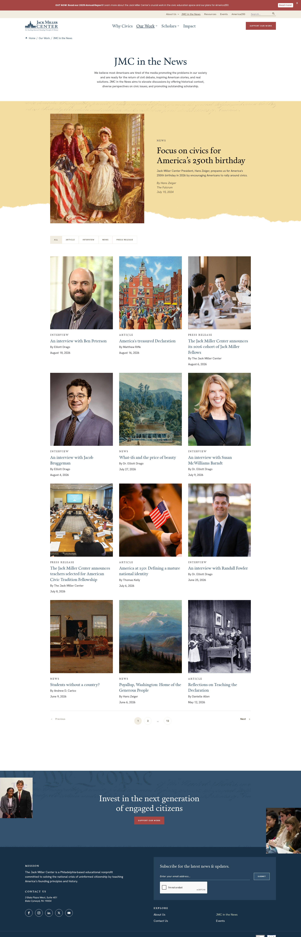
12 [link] (167, 720)
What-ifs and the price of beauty (147, 457)
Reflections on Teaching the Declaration (212, 687)
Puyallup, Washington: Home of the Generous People (150, 687)
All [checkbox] (56, 239)
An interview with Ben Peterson (78, 341)
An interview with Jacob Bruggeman (71, 460)
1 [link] (138, 720)
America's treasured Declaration (147, 341)
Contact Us (161, 921)
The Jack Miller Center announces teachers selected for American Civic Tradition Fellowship (80, 573)
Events (220, 921)
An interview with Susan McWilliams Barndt (210, 460)
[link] (245, 719)
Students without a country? (75, 684)
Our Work (44, 38)
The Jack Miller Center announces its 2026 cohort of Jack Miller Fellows (218, 346)
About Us (159, 914)
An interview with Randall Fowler (218, 568)
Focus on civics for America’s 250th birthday (201, 155)
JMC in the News (227, 914)
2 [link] (148, 720)
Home (32, 38)
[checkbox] (70, 240)
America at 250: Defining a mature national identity (149, 570)
